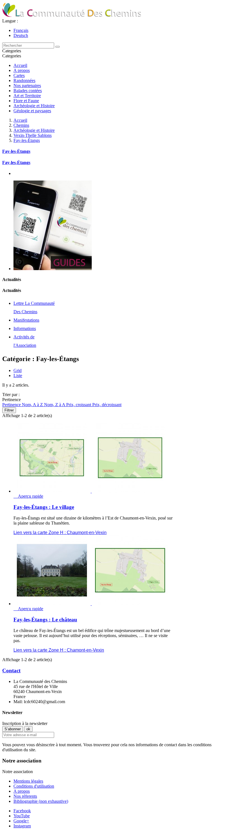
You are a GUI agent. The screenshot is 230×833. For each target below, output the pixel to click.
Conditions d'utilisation (33, 786)
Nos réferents (25, 796)
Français (20, 30)
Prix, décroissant (106, 404)
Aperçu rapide (28, 496)
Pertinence (12, 404)
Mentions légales (28, 781)
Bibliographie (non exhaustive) (40, 801)
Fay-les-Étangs (16, 151)
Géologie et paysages (32, 110)
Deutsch (20, 35)
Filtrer (9, 410)
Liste (17, 375)
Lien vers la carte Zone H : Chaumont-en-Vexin (60, 532)
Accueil (20, 65)
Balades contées (27, 90)
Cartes (19, 75)
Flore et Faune (26, 100)
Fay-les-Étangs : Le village (43, 507)
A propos (21, 70)
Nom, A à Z (33, 404)
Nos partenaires (27, 85)
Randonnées (24, 80)
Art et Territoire (27, 95)
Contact (11, 670)
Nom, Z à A (55, 404)
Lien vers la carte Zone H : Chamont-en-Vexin (58, 650)
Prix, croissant (79, 404)
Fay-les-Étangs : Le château (45, 620)
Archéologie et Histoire (34, 105)
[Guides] (52, 268)
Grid (17, 370)
